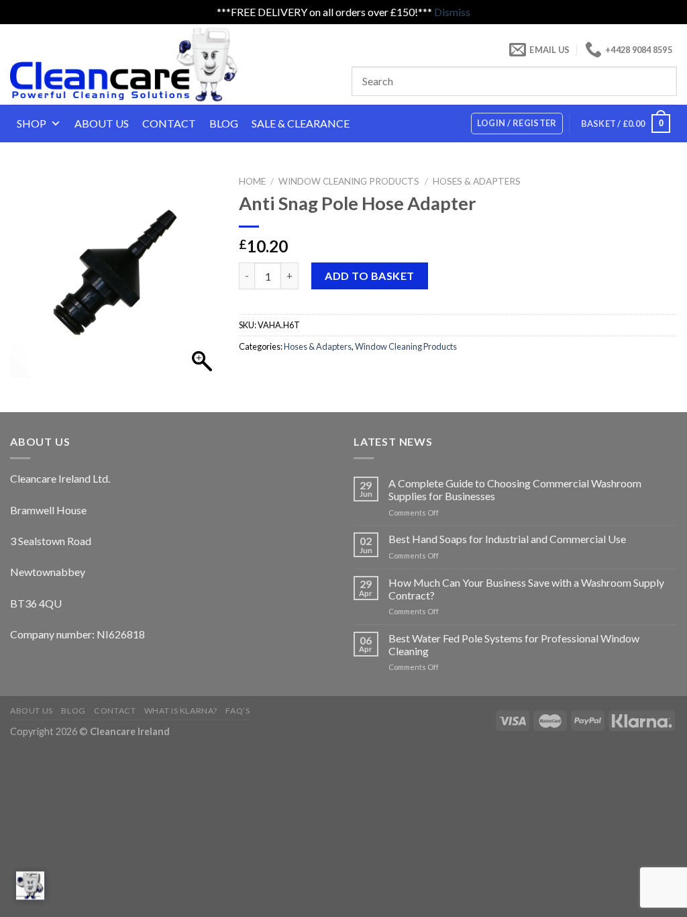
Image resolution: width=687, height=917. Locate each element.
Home (252, 181)
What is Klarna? (180, 711)
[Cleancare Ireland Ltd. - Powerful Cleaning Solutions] (142, 64)
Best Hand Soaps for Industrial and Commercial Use (507, 538)
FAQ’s (237, 711)
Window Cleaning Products (348, 181)
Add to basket (369, 275)
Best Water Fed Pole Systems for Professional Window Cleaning (513, 644)
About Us (101, 123)
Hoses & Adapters (477, 181)
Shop (31, 123)
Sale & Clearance (301, 123)
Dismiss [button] (452, 11)
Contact (169, 123)
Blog (223, 123)
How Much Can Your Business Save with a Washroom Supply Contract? (526, 588)
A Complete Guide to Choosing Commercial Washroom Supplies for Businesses (514, 489)
